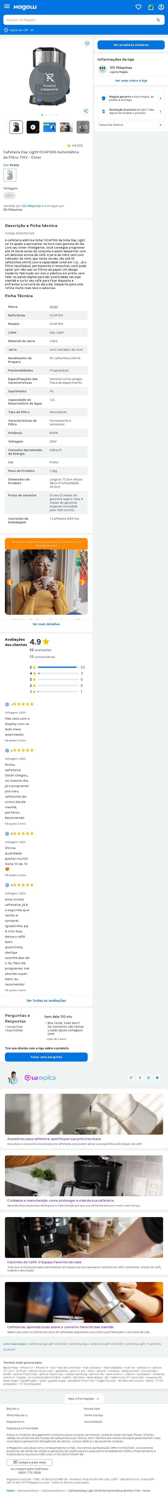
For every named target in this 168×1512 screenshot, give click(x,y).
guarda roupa (57, 1380)
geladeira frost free (81, 1380)
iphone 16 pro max (41, 1371)
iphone (101, 1371)
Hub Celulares (92, 1367)
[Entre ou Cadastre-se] (161, 7)
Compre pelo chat (32, 1462)
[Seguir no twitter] (131, 1077)
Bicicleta (79, 1377)
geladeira (62, 1371)
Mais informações (81, 1398)
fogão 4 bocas (106, 1380)
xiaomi (130, 1374)
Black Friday (10, 1367)
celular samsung (76, 1374)
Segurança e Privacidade (22, 1428)
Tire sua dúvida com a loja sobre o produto (37, 1048)
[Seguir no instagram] (148, 1077)
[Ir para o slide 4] (53, 115)
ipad (42, 1380)
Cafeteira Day (78, 1344)
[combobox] (84, 20)
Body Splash (94, 1377)
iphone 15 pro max (51, 1374)
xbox (91, 1371)
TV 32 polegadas (30, 1384)
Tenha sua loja (93, 1415)
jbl (106, 1377)
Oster (54, 306)
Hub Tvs (130, 1367)
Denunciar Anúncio (111, 124)
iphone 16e (97, 1374)
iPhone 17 (27, 1367)
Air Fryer (21, 1371)
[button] (158, 20)
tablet (67, 1377)
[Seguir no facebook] (139, 1077)
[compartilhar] (85, 111)
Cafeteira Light (135, 1344)
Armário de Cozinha (130, 1380)
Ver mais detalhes (46, 624)
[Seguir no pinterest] (157, 1077)
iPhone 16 (42, 1367)
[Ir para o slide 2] (46, 115)
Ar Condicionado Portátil (44, 1377)
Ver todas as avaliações (46, 1001)
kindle (7, 1374)
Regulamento (15, 1421)
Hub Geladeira (113, 1367)
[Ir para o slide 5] (57, 115)
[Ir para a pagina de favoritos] (138, 7)
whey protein (130, 1371)
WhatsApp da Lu (17, 1415)
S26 (53, 1367)
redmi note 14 (120, 1377)
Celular (21, 1377)
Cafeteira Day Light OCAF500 (47, 1344)
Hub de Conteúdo (69, 1367)
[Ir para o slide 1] (42, 115)
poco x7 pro (77, 1371)
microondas (149, 1371)
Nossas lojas (92, 1408)
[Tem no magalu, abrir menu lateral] (6, 6)
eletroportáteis (28, 1490)
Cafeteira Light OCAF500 (106, 1344)
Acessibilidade (93, 1421)
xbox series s (114, 1374)
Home (10, 1490)
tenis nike (137, 1377)
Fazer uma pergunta (46, 1057)
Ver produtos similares (131, 45)
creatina (113, 1371)
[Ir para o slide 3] (49, 115)
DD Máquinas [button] (31, 206)
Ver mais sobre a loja (131, 80)
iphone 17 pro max (25, 1374)
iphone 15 (144, 1367)
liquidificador (28, 1380)
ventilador (143, 1374)
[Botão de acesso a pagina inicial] (72, 7)
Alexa (149, 1380)
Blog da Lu (13, 1408)
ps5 (11, 1371)
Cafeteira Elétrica (53, 1490)
